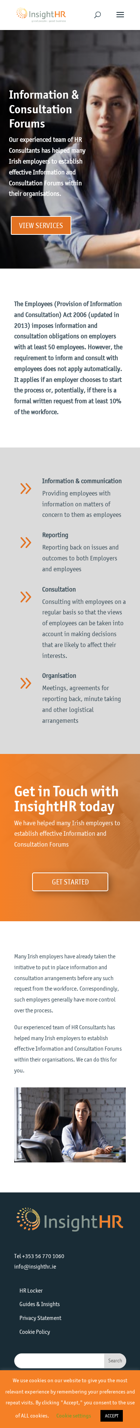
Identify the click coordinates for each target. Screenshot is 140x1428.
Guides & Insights (39, 1304)
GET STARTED (70, 881)
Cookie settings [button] (73, 1415)
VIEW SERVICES (41, 225)
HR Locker (31, 1290)
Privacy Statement (40, 1317)
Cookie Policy (34, 1331)
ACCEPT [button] (111, 1416)
